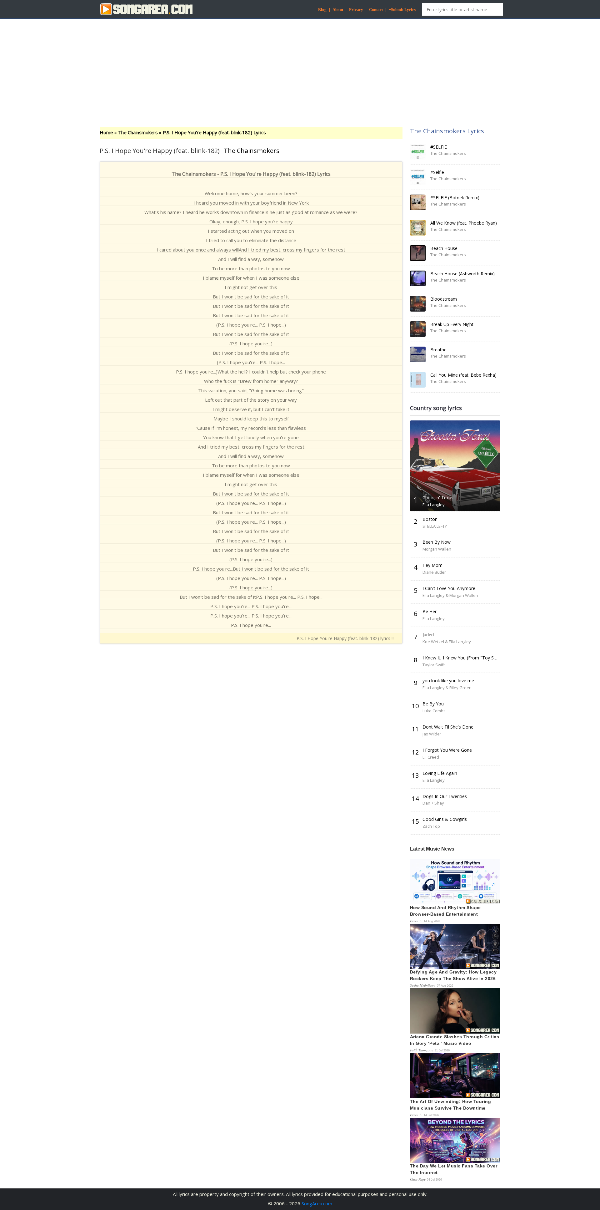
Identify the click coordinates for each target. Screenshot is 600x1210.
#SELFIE (438, 147)
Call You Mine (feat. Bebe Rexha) (463, 375)
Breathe (438, 350)
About (337, 9)
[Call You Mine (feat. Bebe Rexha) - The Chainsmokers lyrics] (418, 380)
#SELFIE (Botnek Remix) (454, 198)
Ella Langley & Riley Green (447, 687)
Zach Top (431, 826)
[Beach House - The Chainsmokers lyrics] (418, 253)
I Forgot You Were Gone (447, 750)
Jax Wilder (431, 734)
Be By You (433, 704)
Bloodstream (443, 299)
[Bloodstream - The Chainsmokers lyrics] (418, 304)
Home (106, 132)
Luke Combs (434, 711)
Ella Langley (433, 504)
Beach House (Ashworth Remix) (462, 274)
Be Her (429, 611)
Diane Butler (434, 572)
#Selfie (437, 172)
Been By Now (436, 542)
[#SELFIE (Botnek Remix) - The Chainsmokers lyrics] (418, 202)
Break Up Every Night (451, 324)
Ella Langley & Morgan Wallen (450, 595)
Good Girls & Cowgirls (444, 819)
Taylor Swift (433, 665)
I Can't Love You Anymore (448, 588)
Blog (322, 9)
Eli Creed (430, 757)
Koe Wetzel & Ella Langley (446, 641)
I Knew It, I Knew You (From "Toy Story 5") (465, 658)
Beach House (444, 248)
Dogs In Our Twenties (444, 796)
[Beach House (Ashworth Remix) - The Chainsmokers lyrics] (418, 278)
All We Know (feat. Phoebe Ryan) (463, 223)
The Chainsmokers (138, 132)
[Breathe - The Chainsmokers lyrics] (418, 354)
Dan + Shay (433, 803)
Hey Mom (432, 565)
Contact (376, 9)
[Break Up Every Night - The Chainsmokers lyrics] (418, 329)
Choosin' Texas (437, 498)
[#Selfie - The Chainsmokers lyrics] (418, 177)
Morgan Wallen (436, 549)
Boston (430, 519)
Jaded (428, 635)
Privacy (356, 9)
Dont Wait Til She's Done (447, 727)
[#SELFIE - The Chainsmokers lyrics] (418, 152)
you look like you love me (448, 681)
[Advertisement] (300, 67)
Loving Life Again (439, 773)
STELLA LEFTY (434, 526)
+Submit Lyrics (402, 9)
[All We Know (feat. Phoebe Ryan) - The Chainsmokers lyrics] (418, 228)
